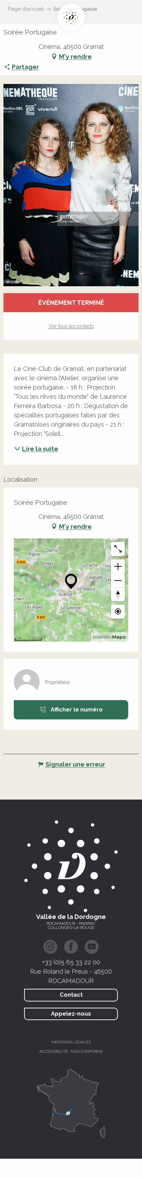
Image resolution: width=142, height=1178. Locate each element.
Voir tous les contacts (71, 326)
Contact (71, 995)
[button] (71, 185)
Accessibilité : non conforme (71, 1051)
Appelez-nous (71, 1013)
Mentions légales (71, 1042)
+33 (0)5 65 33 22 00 (71, 962)
